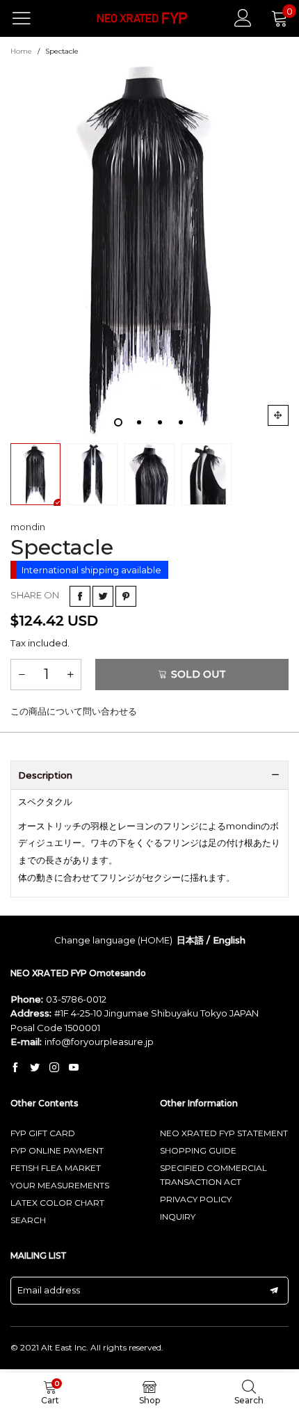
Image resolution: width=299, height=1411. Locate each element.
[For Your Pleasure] (142, 18)
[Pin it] (125, 596)
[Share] (80, 596)
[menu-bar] (30, 18)
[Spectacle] (149, 249)
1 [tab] (118, 422)
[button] (21, 674)
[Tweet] (102, 596)
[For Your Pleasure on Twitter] (34, 1068)
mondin (27, 526)
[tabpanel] (149, 249)
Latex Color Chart (57, 1202)
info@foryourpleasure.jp (99, 1041)
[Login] (243, 17)
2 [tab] (139, 422)
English (229, 940)
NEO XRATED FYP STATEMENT (224, 1133)
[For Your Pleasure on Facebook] (15, 1068)
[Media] (278, 415)
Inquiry (177, 1216)
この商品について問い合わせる (73, 711)
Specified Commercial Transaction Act (213, 1175)
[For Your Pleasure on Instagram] (54, 1068)
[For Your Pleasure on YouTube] (73, 1068)
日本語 (190, 940)
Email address (48, 1290)
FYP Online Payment (57, 1150)
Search (28, 1220)
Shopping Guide (198, 1150)
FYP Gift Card (42, 1133)
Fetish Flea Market (55, 1168)
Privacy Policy (196, 1199)
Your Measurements (59, 1185)
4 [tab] (181, 422)
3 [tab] (160, 422)
